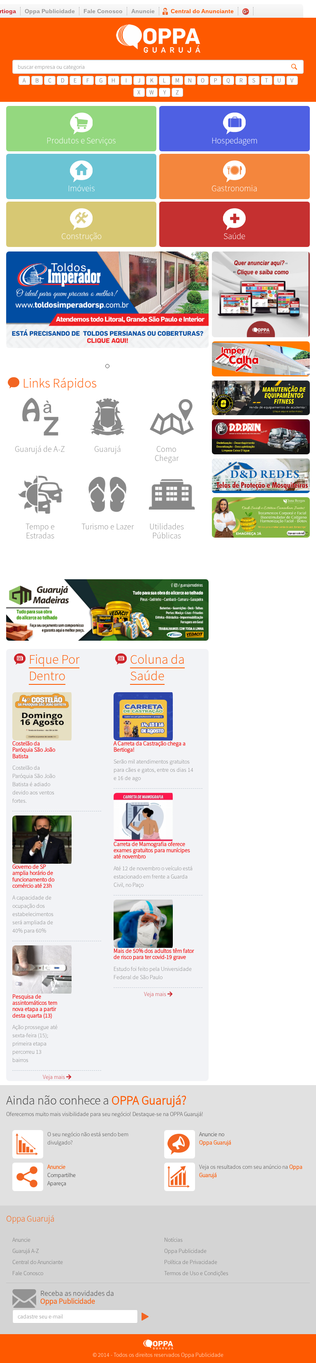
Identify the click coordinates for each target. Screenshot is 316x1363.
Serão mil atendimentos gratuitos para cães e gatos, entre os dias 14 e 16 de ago (153, 770)
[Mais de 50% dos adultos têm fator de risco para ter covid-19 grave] (144, 923)
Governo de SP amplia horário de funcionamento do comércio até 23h (33, 876)
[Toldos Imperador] (107, 299)
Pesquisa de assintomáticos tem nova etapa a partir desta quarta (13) (34, 1006)
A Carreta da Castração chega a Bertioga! (150, 746)
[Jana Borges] (261, 519)
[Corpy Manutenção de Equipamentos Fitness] (261, 400)
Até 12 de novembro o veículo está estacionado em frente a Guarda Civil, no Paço (153, 876)
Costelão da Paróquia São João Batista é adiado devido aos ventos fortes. (33, 784)
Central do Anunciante (202, 11)
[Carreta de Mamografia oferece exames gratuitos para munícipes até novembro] (144, 816)
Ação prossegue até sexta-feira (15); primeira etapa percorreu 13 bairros (35, 1043)
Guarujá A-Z (25, 1251)
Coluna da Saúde (157, 667)
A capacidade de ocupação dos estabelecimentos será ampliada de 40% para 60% (32, 914)
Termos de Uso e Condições (196, 1273)
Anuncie (143, 11)
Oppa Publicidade (50, 11)
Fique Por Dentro (54, 667)
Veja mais (54, 1077)
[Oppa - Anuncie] (261, 296)
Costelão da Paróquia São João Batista (33, 750)
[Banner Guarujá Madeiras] (107, 609)
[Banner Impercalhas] (261, 361)
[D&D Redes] (261, 478)
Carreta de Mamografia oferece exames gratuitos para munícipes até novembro (152, 850)
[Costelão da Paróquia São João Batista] (43, 715)
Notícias (173, 1239)
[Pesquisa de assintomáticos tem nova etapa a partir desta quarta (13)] (43, 968)
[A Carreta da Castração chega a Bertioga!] (144, 715)
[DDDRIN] (261, 438)
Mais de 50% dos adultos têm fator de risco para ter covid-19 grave (154, 954)
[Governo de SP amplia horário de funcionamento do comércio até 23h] (43, 839)
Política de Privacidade (190, 1262)
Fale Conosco (103, 11)
